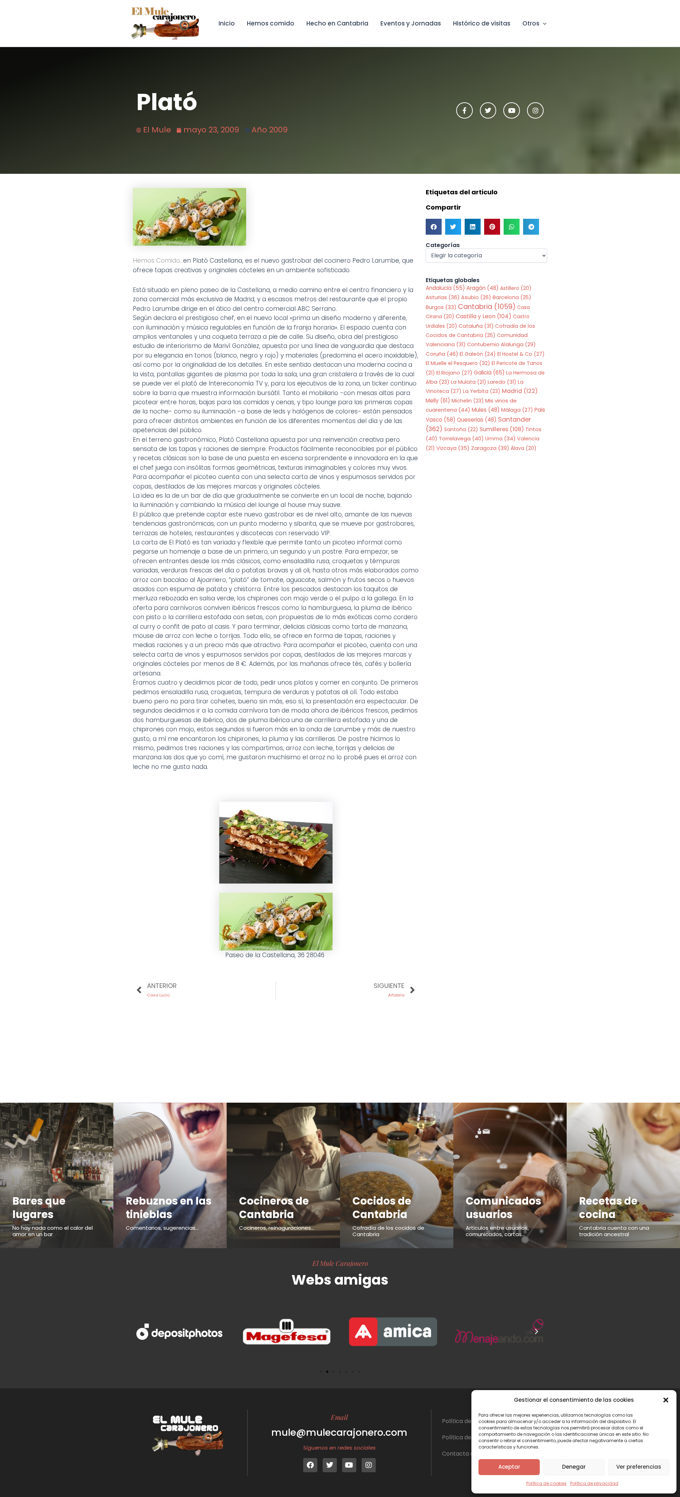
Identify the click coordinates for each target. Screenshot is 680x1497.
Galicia (489, 372)
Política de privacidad (594, 1483)
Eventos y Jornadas (410, 23)
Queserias (477, 419)
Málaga (517, 409)
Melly (438, 400)
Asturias (443, 297)
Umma (500, 438)
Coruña (442, 354)
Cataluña (476, 326)
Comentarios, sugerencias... (162, 1228)
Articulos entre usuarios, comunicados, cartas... (497, 1231)
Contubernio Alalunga (501, 344)
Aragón (482, 288)
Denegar (574, 1466)
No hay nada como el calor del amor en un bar (52, 1231)
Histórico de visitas (481, 23)
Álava (524, 448)
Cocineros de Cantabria (274, 1208)
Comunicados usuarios (503, 1208)
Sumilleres (502, 429)
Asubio (476, 297)
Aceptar (509, 1466)
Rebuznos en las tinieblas (168, 1208)
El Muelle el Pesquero (458, 363)
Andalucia (445, 288)
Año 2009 (269, 129)
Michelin (468, 400)
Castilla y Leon (483, 316)
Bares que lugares (39, 1208)
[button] (665, 1400)
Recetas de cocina (608, 1208)
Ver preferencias (638, 1466)
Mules (486, 409)
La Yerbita (481, 391)
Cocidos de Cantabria (381, 1208)
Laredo (502, 381)
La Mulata (468, 381)
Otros (530, 23)
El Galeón (478, 354)
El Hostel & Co (521, 354)
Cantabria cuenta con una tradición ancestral (614, 1231)
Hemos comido (270, 23)
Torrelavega (461, 438)
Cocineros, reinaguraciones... (276, 1228)
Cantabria (487, 307)
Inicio (227, 23)
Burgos (441, 307)
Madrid (520, 391)
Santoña (461, 429)
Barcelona (512, 297)
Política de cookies (546, 1483)
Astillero (516, 288)
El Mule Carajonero (340, 1263)
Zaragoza (490, 448)
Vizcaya (453, 448)
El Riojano (454, 372)
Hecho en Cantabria (337, 23)
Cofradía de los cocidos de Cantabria (388, 1231)
